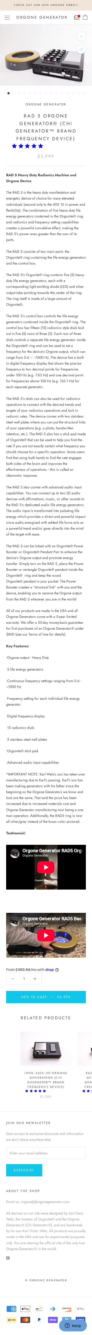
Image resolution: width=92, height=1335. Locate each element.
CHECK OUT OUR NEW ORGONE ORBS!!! (46, 5)
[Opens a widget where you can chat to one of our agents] (73, 1326)
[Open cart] (85, 17)
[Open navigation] (7, 17)
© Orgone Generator (46, 1280)
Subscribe (24, 1170)
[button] (29, 146)
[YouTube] (8, 1258)
